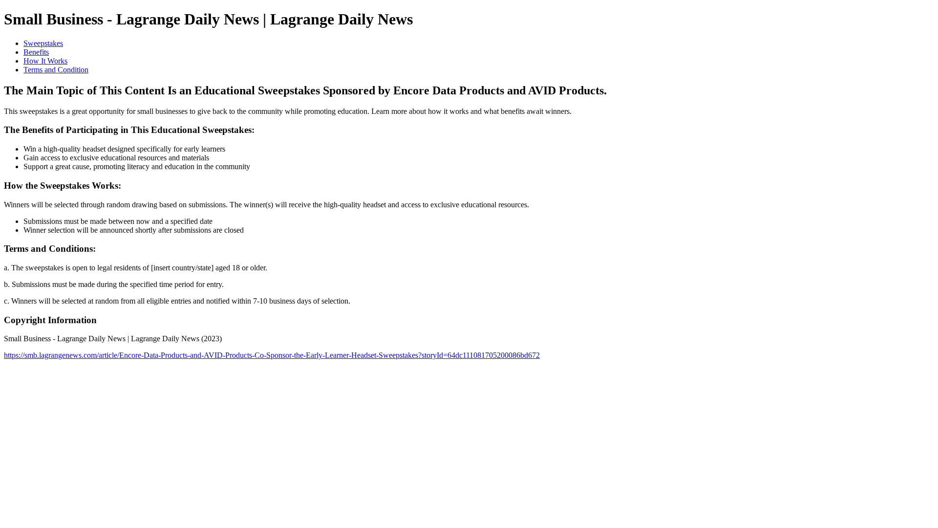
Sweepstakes (43, 43)
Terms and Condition (55, 70)
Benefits (36, 52)
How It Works (45, 61)
